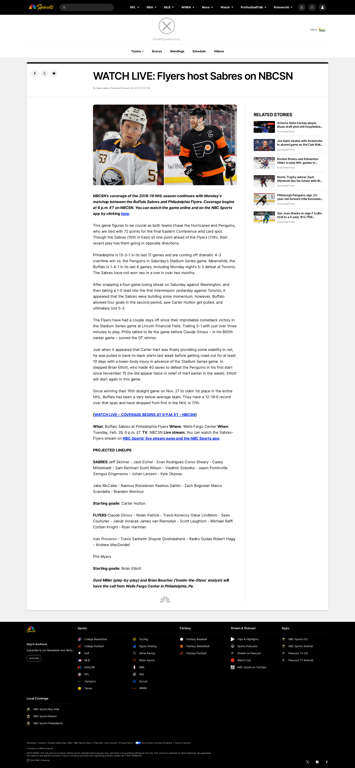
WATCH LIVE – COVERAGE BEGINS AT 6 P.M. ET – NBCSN (144, 414)
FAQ (70, 743)
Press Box (98, 743)
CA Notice (167, 743)
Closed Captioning (57, 743)
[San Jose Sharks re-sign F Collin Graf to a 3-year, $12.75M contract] (264, 217)
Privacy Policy (126, 743)
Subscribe (34, 658)
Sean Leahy (102, 88)
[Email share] (54, 73)
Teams (136, 51)
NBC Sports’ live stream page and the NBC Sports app (171, 438)
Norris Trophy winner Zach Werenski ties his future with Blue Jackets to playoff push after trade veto (300, 179)
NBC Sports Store (82, 743)
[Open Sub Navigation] (138, 7)
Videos (219, 51)
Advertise (31, 743)
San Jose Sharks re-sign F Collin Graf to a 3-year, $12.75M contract (299, 215)
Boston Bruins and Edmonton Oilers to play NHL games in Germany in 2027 (297, 160)
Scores (157, 51)
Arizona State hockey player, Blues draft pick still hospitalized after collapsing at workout (299, 124)
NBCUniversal (46, 748)
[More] (301, 7)
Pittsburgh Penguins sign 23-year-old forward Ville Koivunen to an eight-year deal (299, 197)
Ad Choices (111, 743)
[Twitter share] (44, 73)
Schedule (199, 51)
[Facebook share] (34, 73)
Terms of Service (183, 743)
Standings (177, 51)
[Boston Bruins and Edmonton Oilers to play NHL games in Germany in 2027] (264, 163)
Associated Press (286, 131)
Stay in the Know (37, 644)
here (125, 213)
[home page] (41, 7)
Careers (41, 743)
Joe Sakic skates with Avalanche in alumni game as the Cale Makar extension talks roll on (300, 142)
